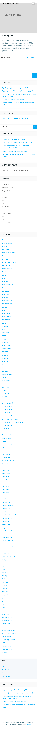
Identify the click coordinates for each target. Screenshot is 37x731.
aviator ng (5, 361)
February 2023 (6, 223)
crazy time (5, 428)
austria (4, 336)
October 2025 (6, 184)
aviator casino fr (7, 349)
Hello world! (24, 118)
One (3, 534)
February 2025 (6, 210)
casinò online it (7, 412)
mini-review (5, 470)
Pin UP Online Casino (8, 556)
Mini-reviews (6, 473)
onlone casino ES (7, 540)
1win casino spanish (8, 253)
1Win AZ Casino (7, 243)
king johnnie (6, 457)
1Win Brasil (5, 246)
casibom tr (5, 393)
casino (4, 400)
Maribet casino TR (8, 460)
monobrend (6, 489)
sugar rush (5, 614)
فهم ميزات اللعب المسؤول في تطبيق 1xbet (15, 88)
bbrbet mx (5, 377)
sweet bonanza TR (8, 621)
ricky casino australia (8, 595)
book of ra (5, 384)
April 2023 (5, 219)
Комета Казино (7, 646)
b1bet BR (5, 365)
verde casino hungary (9, 627)
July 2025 (5, 194)
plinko (4, 566)
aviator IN (5, 352)
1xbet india (5, 291)
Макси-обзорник (7, 649)
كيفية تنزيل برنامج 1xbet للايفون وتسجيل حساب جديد (17, 91)
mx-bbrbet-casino (7, 531)
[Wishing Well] (18, 18)
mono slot (5, 483)
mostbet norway (7, 512)
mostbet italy (6, 508)
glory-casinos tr (7, 444)
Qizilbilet (4, 579)
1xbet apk (5, 278)
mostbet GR (6, 502)
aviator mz (5, 358)
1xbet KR (5, 297)
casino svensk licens (8, 416)
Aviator (4, 339)
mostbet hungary (7, 505)
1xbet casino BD (7, 285)
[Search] (34, 75)
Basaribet (5, 371)
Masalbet (5, 464)
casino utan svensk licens (10, 419)
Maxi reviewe (6, 467)
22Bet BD (5, 326)
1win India (5, 259)
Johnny (4, 448)
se (3, 598)
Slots (3, 605)
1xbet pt (4, 307)
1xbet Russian (6, 317)
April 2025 (5, 203)
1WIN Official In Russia (9, 262)
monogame (6, 492)
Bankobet (5, 368)
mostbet (4, 499)
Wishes (4, 643)
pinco (4, 563)
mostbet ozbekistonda (9, 515)
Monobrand (6, 486)
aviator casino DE (7, 345)
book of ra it (6, 387)
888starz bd (6, 333)
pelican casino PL (7, 547)
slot (3, 601)
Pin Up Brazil (6, 553)
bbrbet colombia (7, 374)
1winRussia (5, 272)
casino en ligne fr (7, 403)
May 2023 (5, 216)
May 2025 (5, 200)
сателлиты (5, 652)
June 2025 (5, 197)
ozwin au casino (7, 544)
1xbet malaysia (7, 301)
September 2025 (7, 187)
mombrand (5, 476)
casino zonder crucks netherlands (12, 422)
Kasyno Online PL (7, 454)
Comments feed (7, 673)
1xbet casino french (8, 288)
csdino (4, 432)
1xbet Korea (6, 294)
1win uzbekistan (7, 269)
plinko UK (5, 573)
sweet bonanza (7, 617)
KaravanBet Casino (8, 451)
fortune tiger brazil (8, 435)
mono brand (6, 480)
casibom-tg (5, 396)
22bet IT (4, 329)
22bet (4, 323)
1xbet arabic (6, 281)
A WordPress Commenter (10, 118)
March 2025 (6, 207)
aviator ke (5, 355)
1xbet (4, 275)
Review (4, 585)
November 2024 (7, 213)
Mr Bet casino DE (7, 524)
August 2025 (6, 191)
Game (4, 441)
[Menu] (33, 3)
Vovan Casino (6, 637)
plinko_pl (4, 576)
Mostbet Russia (7, 518)
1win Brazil (5, 249)
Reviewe (4, 589)
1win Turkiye (6, 265)
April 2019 (5, 226)
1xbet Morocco (7, 304)
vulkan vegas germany (9, 640)
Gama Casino (6, 438)
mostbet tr (5, 521)
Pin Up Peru (6, 560)
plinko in (4, 569)
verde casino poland (8, 630)
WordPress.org (6, 676)
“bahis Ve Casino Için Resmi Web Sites (14, 99)
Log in (4, 666)
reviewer (4, 592)
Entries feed (6, 669)
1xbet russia (6, 313)
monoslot (5, 496)
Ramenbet (5, 582)
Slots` (4, 608)
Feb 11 (8, 58)
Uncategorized (6, 624)
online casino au (7, 537)
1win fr (4, 256)
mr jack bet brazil (7, 528)
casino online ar (7, 409)
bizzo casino (6, 380)
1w (3, 240)
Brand (4, 390)
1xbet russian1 (6, 320)
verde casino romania (9, 633)
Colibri (28, 725)
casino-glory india (7, 425)
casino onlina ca (7, 406)
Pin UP (4, 550)
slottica (4, 611)
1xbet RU (5, 310)
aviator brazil (6, 342)
